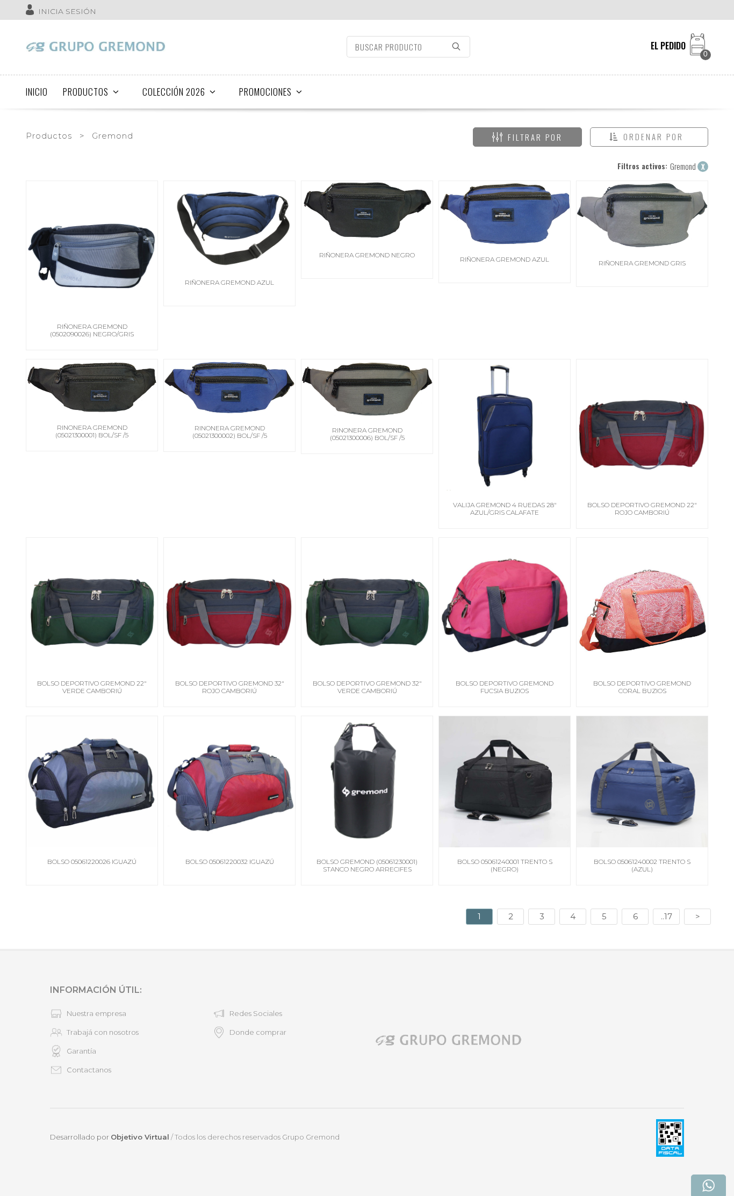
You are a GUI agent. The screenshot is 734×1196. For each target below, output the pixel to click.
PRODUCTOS (86, 91)
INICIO (37, 91)
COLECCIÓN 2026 (173, 91)
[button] (649, 137)
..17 (666, 916)
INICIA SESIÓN (67, 11)
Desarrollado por (109, 1137)
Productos (49, 136)
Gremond (112, 136)
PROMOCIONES (265, 91)
